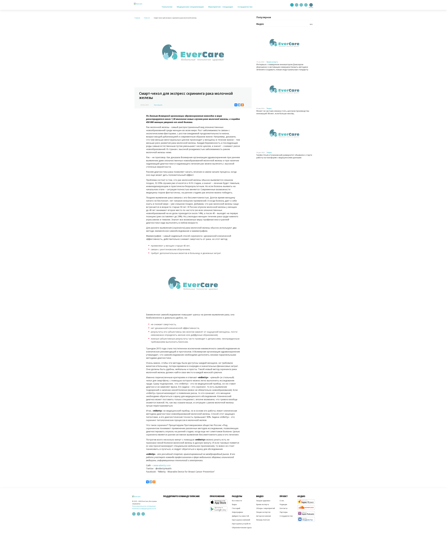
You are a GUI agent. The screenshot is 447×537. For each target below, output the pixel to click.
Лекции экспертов (263, 512)
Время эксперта (272, 62)
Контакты (283, 508)
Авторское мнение (263, 516)
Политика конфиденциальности (144, 509)
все (311, 24)
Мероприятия (214, 7)
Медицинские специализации (190, 7)
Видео (269, 108)
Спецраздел (228, 7)
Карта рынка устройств (241, 524)
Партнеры (284, 512)
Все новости (237, 500)
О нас (282, 500)
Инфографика (237, 512)
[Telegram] (296, 5)
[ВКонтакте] (235, 104)
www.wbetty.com (162, 465)
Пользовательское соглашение (144, 506)
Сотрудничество (245, 7)
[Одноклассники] (242, 104)
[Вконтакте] (301, 5)
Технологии (167, 7)
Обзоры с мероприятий (265, 508)
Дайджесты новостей (240, 516)
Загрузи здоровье (263, 500)
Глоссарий (236, 508)
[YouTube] (306, 5)
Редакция (283, 504)
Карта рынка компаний (241, 520)
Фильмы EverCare (263, 520)
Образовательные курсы (242, 527)
